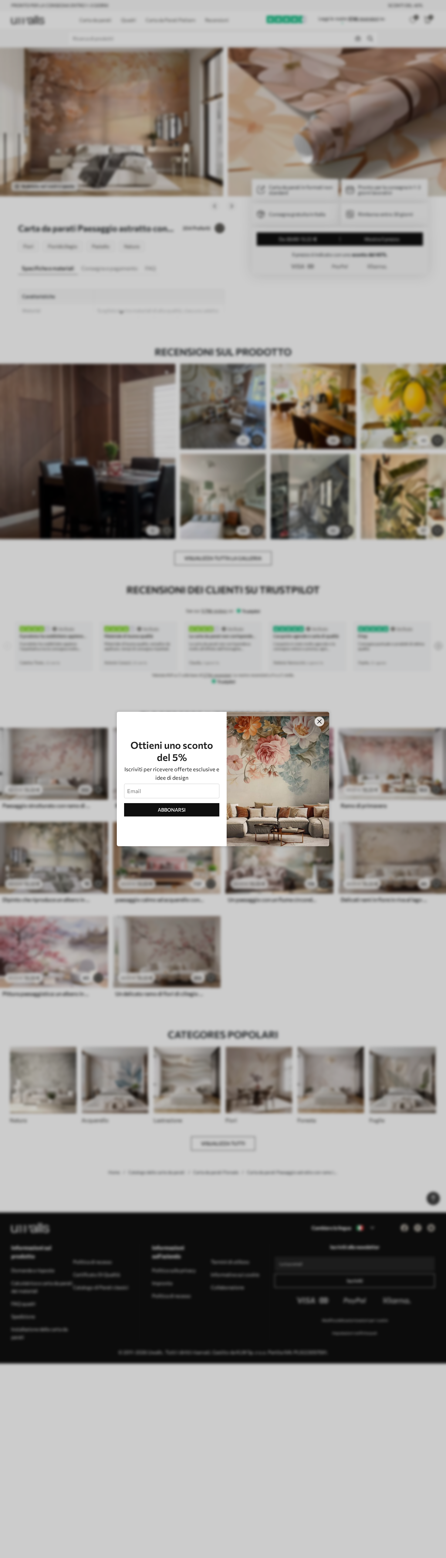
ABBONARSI (172, 810)
